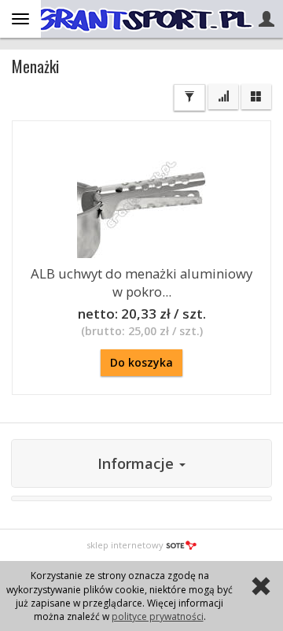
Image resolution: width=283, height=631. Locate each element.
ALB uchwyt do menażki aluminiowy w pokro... (141, 282)
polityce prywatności (158, 616)
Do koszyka (141, 362)
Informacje (137, 463)
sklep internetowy (125, 545)
